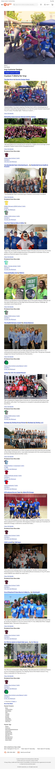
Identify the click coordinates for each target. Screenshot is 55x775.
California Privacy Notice (17, 762)
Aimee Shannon (29, 323)
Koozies (7, 717)
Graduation (8, 731)
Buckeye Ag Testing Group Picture (15, 422)
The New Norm (8, 79)
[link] (7, 4)
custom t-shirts (34, 760)
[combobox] (25, 4)
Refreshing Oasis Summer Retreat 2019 (16, 117)
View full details (8, 113)
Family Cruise (8, 732)
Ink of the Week (8, 703)
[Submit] (14, 4)
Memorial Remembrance (11, 729)
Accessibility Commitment (30, 762)
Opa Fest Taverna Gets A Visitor (14, 223)
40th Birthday (8, 738)
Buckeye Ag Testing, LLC (35, 422)
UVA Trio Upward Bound (18, 373)
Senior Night (8, 740)
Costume (7, 728)
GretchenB (36, 592)
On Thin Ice (34, 642)
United (6, 373)
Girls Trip (7, 735)
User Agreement (41, 762)
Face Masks (8, 711)
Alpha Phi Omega (28, 492)
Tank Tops (7, 721)
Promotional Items (29, 759)
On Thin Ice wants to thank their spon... (16, 642)
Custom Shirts (8, 709)
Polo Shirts (8, 718)
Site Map (37, 759)
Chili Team (17, 542)
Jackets (7, 715)
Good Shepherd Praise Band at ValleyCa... (17, 592)
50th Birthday (8, 734)
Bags (6, 708)
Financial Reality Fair (10, 273)
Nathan (33, 117)
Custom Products (20, 759)
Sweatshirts (8, 720)
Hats (6, 712)
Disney (7, 726)
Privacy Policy (7, 762)
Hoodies (7, 714)
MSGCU (21, 273)
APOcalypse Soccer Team (12, 492)
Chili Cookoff (8, 542)
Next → (14, 701)
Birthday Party (9, 737)
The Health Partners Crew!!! (13, 323)
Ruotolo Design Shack (23, 79)
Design (12, 72)
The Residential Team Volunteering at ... (16, 165)
